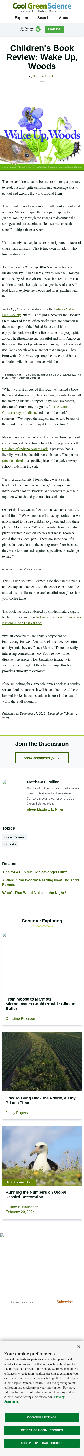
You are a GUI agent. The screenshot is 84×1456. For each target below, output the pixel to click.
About (64, 18)
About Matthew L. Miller (45, 809)
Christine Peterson (20, 1018)
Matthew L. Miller (44, 76)
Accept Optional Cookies (42, 1443)
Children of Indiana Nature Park (25, 448)
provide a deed (12, 460)
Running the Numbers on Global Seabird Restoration (36, 1194)
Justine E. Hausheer (22, 1207)
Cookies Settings (42, 1417)
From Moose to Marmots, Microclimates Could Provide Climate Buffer (40, 1004)
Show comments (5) (39, 758)
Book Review (14, 837)
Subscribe (65, 1302)
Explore (21, 18)
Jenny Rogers (17, 1113)
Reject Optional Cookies (42, 1430)
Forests (10, 844)
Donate (54, 29)
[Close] (79, 1347)
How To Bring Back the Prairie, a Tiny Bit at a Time (40, 1100)
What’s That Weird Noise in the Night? (34, 893)
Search (43, 18)
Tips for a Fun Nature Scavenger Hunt (34, 872)
